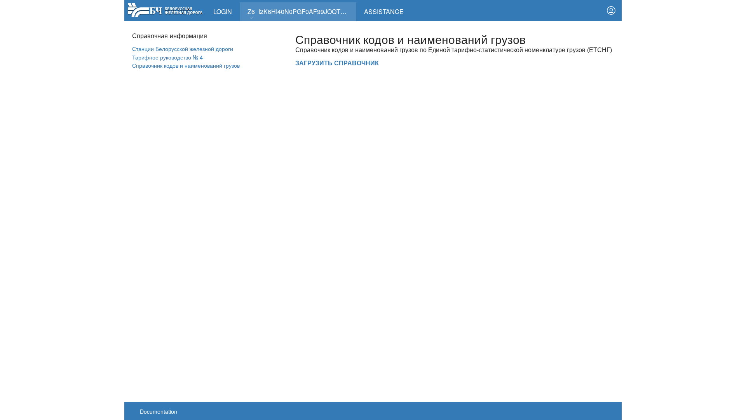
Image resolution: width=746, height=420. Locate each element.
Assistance (384, 11)
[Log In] (611, 10)
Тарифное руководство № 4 (167, 57)
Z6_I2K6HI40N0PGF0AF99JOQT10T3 (301, 11)
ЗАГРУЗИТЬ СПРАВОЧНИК (337, 63)
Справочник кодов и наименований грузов (186, 65)
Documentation (158, 411)
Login (222, 11)
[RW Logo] (164, 9)
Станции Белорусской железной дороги (182, 48)
